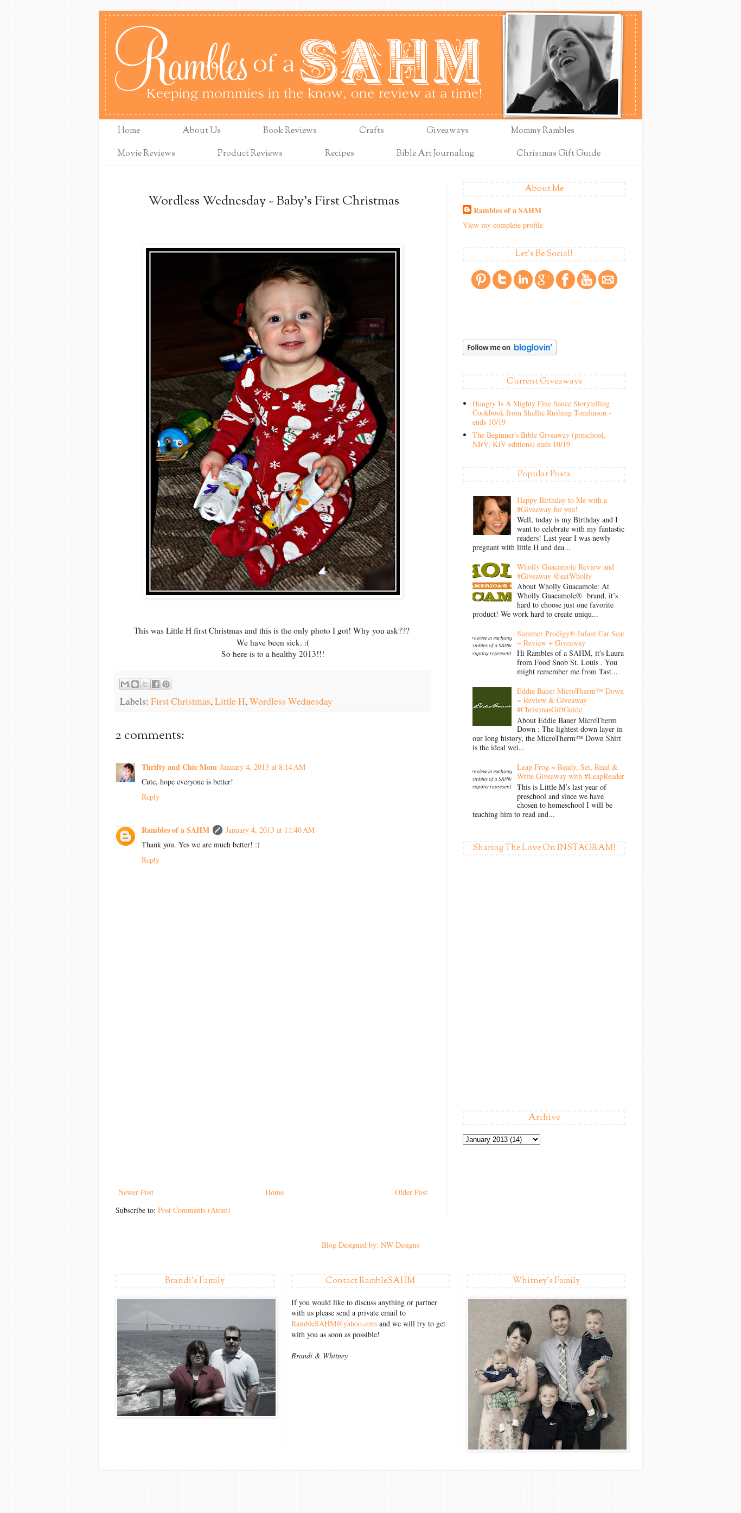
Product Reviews (250, 154)
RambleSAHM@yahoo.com (334, 1323)
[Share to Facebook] (155, 684)
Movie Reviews (146, 154)
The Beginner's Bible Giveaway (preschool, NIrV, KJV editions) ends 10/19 (539, 439)
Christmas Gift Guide (558, 154)
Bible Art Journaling (435, 154)
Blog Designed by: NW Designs (370, 1245)
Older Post (411, 1192)
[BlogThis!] (135, 684)
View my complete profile (503, 225)
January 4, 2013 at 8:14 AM (262, 767)
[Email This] (124, 684)
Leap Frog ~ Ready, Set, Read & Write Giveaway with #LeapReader (570, 771)
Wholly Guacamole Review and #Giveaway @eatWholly (565, 571)
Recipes (339, 154)
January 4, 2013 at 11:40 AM (270, 830)
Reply (150, 796)
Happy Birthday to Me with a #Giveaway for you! (562, 504)
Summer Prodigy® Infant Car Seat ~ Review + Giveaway (570, 638)
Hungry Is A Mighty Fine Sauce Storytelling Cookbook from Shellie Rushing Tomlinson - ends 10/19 (541, 412)
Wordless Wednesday (291, 701)
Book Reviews (290, 131)
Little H (230, 701)
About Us (201, 131)
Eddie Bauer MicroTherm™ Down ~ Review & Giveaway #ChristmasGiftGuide (570, 700)
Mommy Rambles (542, 131)
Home (129, 131)
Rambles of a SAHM (175, 829)
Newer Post (136, 1192)
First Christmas (180, 701)
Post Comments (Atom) (194, 1210)
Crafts (371, 131)
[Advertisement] (272, 1104)
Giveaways (447, 131)
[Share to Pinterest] (166, 684)
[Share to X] (145, 684)
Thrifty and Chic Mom (179, 767)
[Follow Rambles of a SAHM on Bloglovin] (510, 352)
